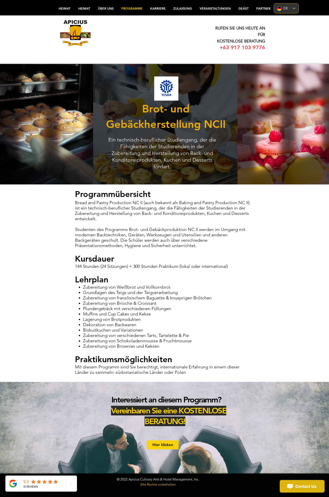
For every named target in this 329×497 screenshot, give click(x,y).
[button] (243, 8)
